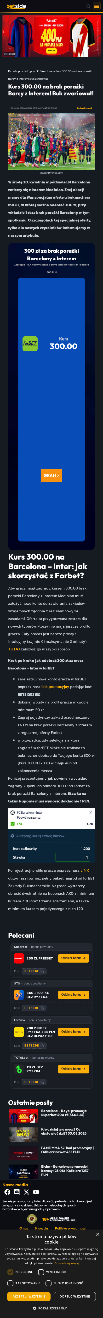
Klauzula (41, 1228)
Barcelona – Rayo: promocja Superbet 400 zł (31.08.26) (64, 1113)
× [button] (97, 1234)
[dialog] (51, 1273)
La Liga (28, 71)
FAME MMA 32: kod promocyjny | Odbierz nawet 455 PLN (67, 1150)
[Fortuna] (19, 1032)
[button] (89, 6)
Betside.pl (14, 71)
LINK (84, 870)
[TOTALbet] (19, 1069)
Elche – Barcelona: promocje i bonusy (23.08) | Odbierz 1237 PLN (65, 1170)
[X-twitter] (26, 1192)
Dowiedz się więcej (66, 1263)
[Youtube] (36, 1192)
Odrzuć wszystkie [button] (75, 1296)
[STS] (19, 995)
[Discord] (17, 1192)
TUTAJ (14, 649)
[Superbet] (19, 958)
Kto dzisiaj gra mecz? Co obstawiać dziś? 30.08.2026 (63, 1131)
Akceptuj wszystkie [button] (29, 1296)
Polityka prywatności (70, 1228)
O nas (23, 1228)
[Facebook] (7, 1192)
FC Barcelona (43, 71)
